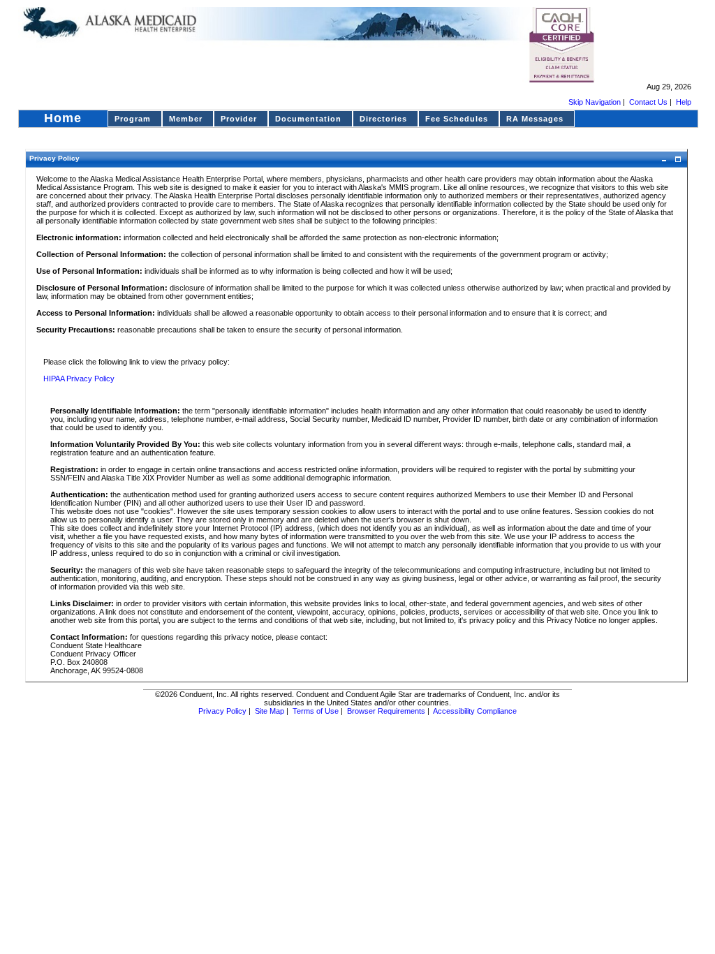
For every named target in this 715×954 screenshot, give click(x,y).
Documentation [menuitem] (308, 119)
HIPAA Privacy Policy (79, 378)
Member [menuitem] (185, 119)
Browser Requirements (386, 711)
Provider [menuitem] (239, 119)
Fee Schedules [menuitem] (456, 119)
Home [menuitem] (63, 118)
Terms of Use (316, 711)
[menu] (358, 119)
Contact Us (648, 102)
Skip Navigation (594, 102)
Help (683, 102)
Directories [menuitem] (383, 119)
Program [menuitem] (133, 119)
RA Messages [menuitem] (534, 119)
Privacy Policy (222, 711)
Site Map (269, 711)
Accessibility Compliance (475, 711)
